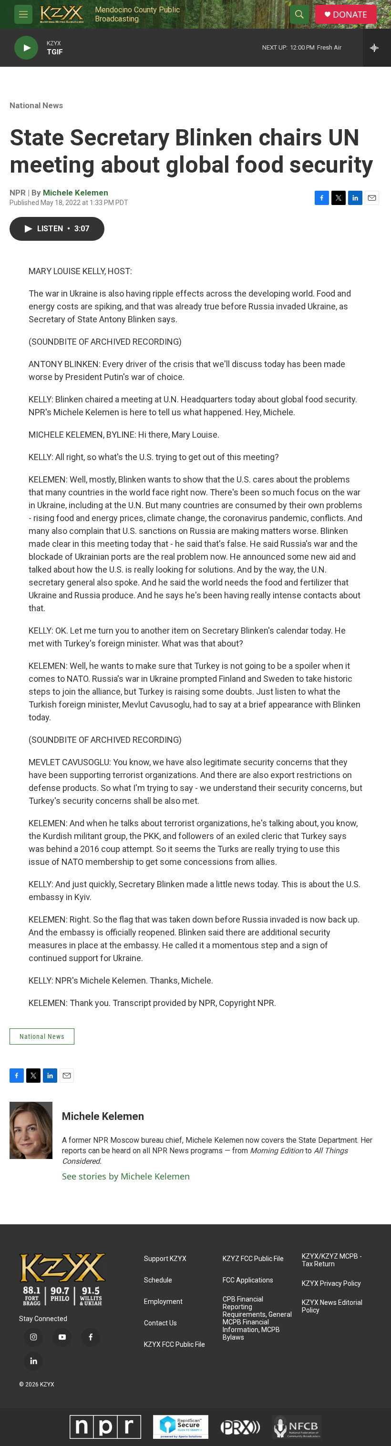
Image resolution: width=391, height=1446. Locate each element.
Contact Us (160, 1323)
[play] (26, 47)
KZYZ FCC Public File (253, 1258)
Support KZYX (165, 1258)
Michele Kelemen (75, 192)
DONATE (350, 15)
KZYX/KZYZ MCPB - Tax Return (332, 1260)
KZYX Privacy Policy (331, 1283)
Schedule (158, 1280)
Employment (163, 1301)
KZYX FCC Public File (174, 1344)
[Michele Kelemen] (31, 1130)
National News (36, 105)
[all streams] (377, 48)
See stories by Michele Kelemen (126, 1176)
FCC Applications (248, 1280)
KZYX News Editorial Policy (332, 1306)
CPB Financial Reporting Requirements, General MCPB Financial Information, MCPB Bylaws (257, 1318)
